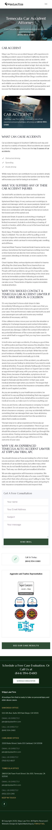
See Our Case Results (26, 646)
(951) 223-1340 (8, 794)
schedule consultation (26, 681)
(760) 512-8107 (8, 761)
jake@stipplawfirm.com (11, 722)
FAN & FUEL (39, 824)
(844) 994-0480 (26, 35)
